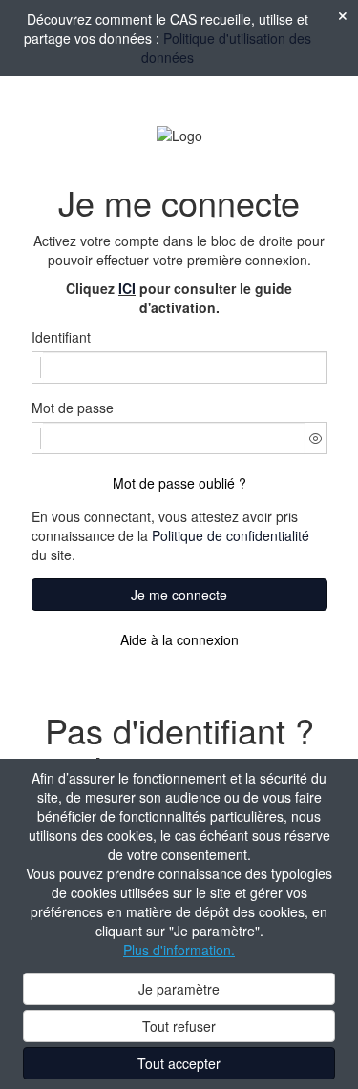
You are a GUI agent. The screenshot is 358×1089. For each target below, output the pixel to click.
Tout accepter (179, 1063)
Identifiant (61, 336)
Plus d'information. (179, 949)
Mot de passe (73, 407)
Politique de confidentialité (230, 535)
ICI (127, 288)
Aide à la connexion (179, 639)
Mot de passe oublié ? (179, 482)
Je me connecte (179, 594)
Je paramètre (179, 988)
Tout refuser (179, 1026)
